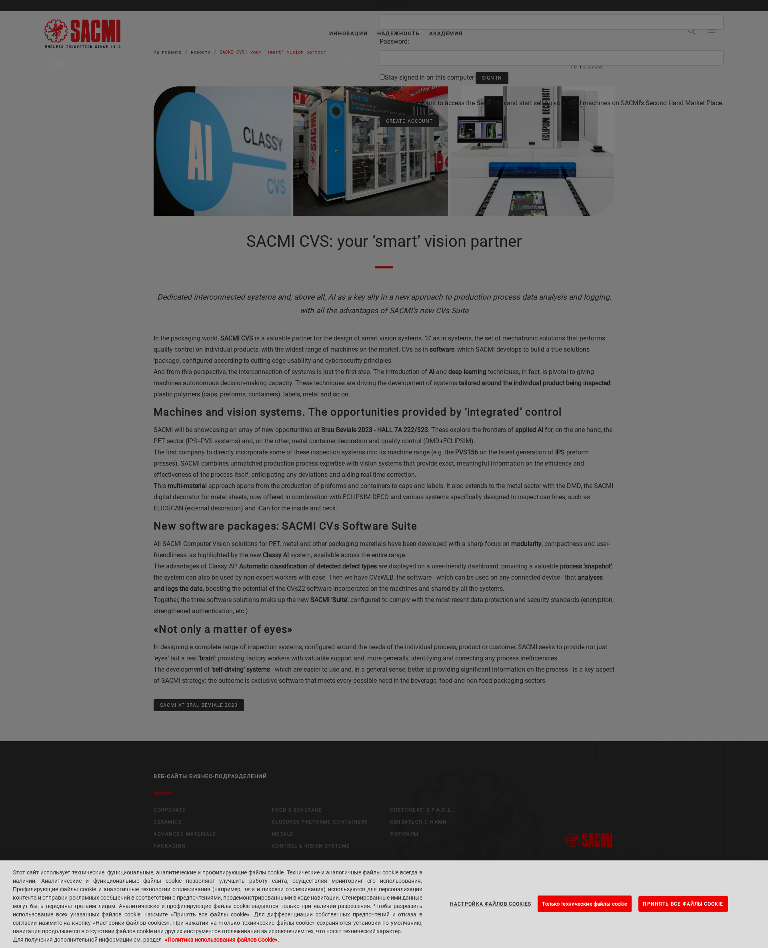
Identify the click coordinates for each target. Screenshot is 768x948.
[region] (384, 904)
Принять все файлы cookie (683, 903)
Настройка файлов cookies (490, 903)
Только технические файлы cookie (584, 903)
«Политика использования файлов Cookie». (222, 939)
